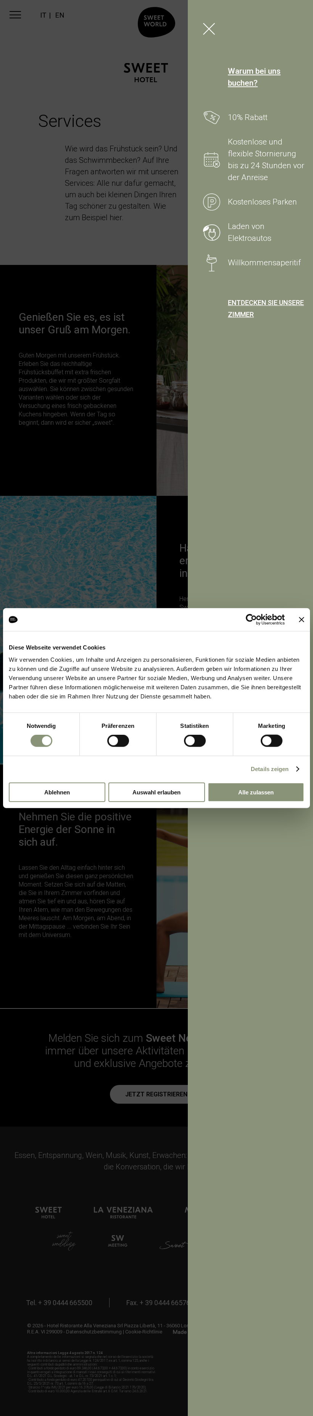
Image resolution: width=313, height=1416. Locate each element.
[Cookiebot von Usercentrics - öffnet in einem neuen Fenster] (251, 619)
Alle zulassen (256, 792)
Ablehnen (57, 792)
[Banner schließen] (301, 619)
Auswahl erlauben (156, 792)
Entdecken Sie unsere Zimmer (266, 308)
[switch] (118, 741)
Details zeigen (270, 769)
